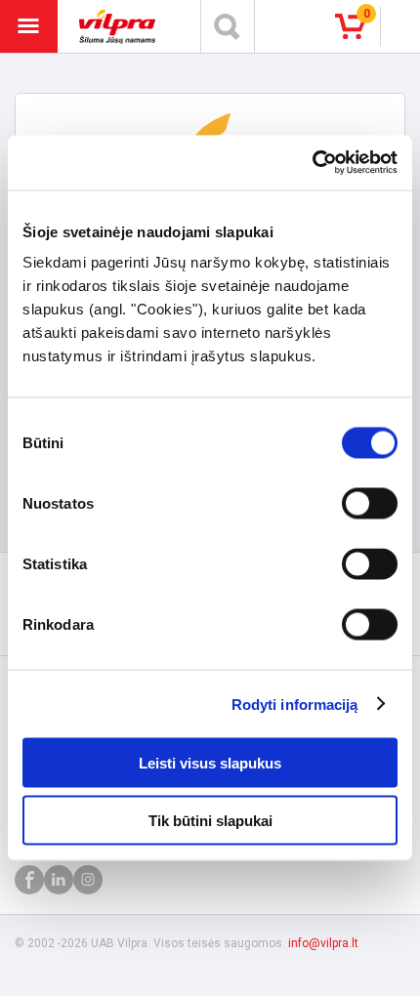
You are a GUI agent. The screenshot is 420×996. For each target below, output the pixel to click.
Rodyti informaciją (294, 703)
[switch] (370, 503)
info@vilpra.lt (323, 943)
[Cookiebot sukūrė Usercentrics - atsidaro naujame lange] (312, 163)
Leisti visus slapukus (210, 763)
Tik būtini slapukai (210, 819)
